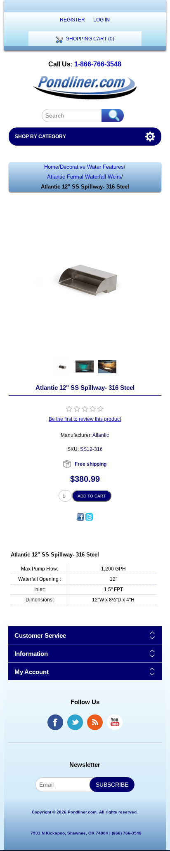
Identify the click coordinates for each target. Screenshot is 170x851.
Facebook (55, 722)
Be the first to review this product (85, 419)
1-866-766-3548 (97, 64)
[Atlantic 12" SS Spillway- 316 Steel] (62, 366)
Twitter (75, 722)
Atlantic (100, 435)
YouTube (115, 722)
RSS (95, 722)
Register (72, 20)
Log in (101, 20)
